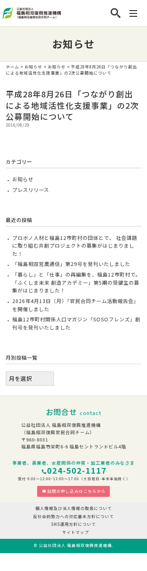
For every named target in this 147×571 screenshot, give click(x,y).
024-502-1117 (77, 470)
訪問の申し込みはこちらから (76, 491)
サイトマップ (75, 532)
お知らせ (33, 67)
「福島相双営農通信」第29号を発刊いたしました (71, 264)
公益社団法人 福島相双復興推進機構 (75, 545)
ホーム (12, 67)
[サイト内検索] (116, 13)
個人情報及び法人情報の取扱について (74, 508)
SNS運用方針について (73, 524)
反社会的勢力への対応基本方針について (73, 516)
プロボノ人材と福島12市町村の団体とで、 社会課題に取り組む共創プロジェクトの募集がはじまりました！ (74, 245)
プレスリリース (30, 189)
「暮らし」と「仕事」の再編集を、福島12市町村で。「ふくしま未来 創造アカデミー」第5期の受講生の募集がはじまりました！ (76, 282)
